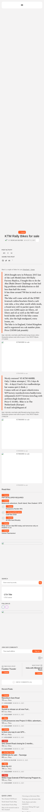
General (23, 232)
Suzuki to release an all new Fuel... (16, 709)
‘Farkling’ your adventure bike (31, 799)
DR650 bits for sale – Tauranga (14, 755)
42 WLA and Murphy (13, 520)
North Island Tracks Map (9, 802)
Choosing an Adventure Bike (31, 796)
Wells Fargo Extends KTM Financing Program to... (22, 778)
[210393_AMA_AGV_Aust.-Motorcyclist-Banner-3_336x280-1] (22, 559)
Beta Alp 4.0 (6, 766)
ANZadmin (8, 703)
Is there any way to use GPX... (14, 732)
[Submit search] (40, 582)
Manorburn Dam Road (11, 698)
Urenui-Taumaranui (8, 533)
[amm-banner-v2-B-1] (22, 627)
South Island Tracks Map (9, 804)
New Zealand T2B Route (9, 799)
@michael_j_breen (29, 269)
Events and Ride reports (14, 512)
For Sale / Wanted (9, 752)
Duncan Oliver (17, 240)
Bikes (5, 707)
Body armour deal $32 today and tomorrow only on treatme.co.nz (20, 526)
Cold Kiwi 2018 (11, 514)
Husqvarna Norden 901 (14, 509)
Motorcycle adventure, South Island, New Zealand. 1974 (22, 503)
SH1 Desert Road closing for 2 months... (18, 744)
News (5, 741)
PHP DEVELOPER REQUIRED (12, 497)
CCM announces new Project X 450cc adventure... (22, 721)
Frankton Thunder (9, 669)
